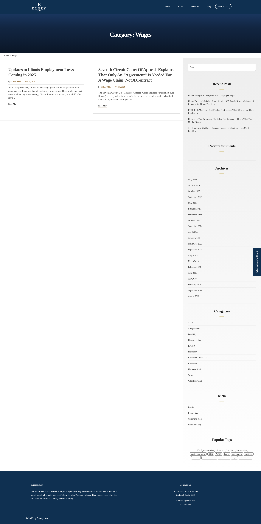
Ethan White (16, 82)
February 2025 (194, 209)
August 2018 (193, 296)
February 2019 (194, 284)
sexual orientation (209, 458)
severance (196, 458)
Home (167, 6)
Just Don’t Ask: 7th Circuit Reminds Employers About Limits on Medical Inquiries (219, 129)
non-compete (237, 454)
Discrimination (194, 340)
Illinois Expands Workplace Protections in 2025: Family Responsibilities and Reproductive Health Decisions (221, 103)
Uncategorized (194, 369)
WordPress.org (194, 425)
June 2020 (192, 273)
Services (195, 6)
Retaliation (192, 363)
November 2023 (195, 244)
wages (234, 458)
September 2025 (195, 197)
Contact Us (223, 6)
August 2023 (193, 255)
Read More (12, 104)
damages (220, 450)
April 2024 (193, 232)
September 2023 (195, 249)
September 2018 (195, 290)
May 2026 (192, 179)
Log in (191, 407)
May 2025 (192, 203)
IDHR (211, 454)
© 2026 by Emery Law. (37, 518)
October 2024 (194, 220)
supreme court (224, 458)
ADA (190, 322)
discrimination (241, 450)
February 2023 (194, 267)
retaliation (248, 454)
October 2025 (194, 191)
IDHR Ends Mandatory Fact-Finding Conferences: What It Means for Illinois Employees (221, 111)
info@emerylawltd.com (185, 500)
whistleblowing (245, 458)
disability (229, 450)
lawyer (226, 454)
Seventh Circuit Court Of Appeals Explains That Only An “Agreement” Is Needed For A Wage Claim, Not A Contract (135, 75)
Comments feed (195, 419)
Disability (192, 334)
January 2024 (194, 238)
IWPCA (191, 346)
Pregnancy (192, 352)
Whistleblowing (195, 381)
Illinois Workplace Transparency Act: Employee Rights (211, 95)
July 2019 (192, 279)
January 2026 (194, 185)
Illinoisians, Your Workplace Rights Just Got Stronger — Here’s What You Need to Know (220, 120)
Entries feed (193, 413)
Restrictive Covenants (197, 357)
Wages (191, 375)
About (180, 6)
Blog (209, 6)
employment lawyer (198, 454)
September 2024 (195, 226)
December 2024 (195, 214)
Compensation (194, 328)
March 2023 (193, 261)
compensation (208, 450)
